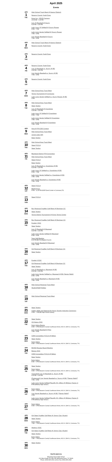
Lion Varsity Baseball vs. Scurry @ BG (45, 73)
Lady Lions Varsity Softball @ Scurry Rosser (46, 32)
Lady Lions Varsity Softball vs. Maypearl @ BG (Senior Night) (52, 274)
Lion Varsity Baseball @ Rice (41, 330)
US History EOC (37, 322)
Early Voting (36, 342)
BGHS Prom (36, 189)
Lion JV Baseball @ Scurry (40, 23)
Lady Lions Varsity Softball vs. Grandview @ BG (47, 175)
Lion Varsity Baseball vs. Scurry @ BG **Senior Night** (50, 393)
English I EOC (36, 223)
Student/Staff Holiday (39, 288)
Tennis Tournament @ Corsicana (43, 94)
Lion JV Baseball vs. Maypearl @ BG (44, 269)
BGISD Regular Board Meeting (42, 348)
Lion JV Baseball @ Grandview (42, 109)
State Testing (36, 106)
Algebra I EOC (36, 428)
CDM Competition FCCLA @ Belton (44, 336)
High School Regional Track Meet (43, 285)
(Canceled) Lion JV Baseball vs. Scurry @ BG (47, 374)
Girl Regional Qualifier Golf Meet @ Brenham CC (48, 249)
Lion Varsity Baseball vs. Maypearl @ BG (45, 279)
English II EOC (37, 260)
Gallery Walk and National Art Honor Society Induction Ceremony (54, 311)
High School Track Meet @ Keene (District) (46, 12)
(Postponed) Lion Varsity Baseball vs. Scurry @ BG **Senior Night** (54, 378)
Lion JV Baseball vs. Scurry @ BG (43, 68)
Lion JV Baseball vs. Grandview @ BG (44, 166)
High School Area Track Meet (42, 91)
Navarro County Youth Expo (41, 15)
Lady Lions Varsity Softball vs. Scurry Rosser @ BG (49, 97)
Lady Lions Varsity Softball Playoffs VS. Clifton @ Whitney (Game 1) (54, 383)
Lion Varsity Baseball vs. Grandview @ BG (46, 180)
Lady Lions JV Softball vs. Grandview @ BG (46, 170)
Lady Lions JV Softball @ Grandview (44, 113)
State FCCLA (36, 145)
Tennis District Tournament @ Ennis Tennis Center (49, 215)
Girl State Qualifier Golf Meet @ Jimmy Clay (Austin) (50, 415)
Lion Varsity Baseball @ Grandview (43, 122)
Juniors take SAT (37, 135)
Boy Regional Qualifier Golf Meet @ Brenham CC (49, 208)
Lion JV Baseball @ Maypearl (41, 229)
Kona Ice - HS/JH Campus (41, 18)
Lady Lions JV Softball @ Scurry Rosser (45, 27)
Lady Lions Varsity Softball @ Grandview (45, 118)
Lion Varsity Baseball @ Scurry (42, 37)
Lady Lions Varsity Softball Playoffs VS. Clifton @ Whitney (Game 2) (54, 398)
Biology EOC (36, 351)
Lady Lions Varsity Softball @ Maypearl (44, 234)
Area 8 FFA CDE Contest (40, 128)
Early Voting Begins (38, 325)
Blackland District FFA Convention (43, 154)
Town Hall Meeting (37, 238)
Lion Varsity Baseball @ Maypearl (43, 243)
